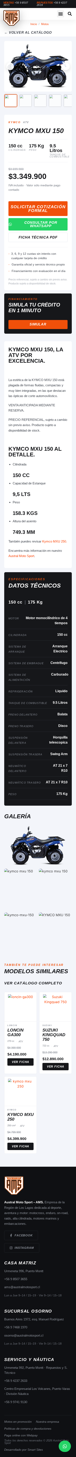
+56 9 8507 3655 (15, 1279)
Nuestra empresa (47, 1421)
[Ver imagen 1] (10, 100)
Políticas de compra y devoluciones (27, 1428)
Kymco (14, 122)
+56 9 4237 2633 (15, 1380)
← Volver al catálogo (28, 32)
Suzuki (47, 1025)
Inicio (33, 24)
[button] (60, 13)
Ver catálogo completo (33, 983)
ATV (26, 122)
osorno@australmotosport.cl (23, 1335)
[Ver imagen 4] (55, 100)
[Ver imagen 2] (25, 100)
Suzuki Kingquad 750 (53, 1035)
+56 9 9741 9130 (15, 1402)
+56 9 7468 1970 (15, 1327)
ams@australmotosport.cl (22, 1287)
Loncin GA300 (15, 1032)
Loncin (12, 1025)
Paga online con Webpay (21, 1435)
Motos (45, 24)
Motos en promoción (18, 1421)
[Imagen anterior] (10, 66)
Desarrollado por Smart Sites (23, 1449)
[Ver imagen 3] (40, 100)
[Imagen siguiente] (66, 66)
